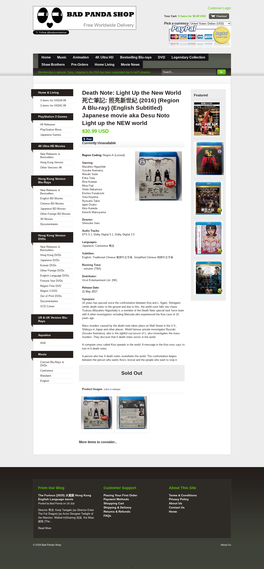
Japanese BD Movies (53, 208)
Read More (44, 528)
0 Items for (192, 16)
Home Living (104, 64)
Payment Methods (116, 499)
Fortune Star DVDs (51, 280)
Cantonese (46, 370)
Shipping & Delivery (117, 507)
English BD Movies (51, 198)
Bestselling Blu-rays (136, 57)
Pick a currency (176, 23)
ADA (43, 343)
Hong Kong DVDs (50, 255)
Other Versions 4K (51, 167)
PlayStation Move (50, 129)
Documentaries (49, 224)
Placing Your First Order (120, 495)
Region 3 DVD (48, 290)
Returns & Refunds (117, 511)
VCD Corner (47, 306)
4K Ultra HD (104, 57)
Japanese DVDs (50, 260)
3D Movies (46, 219)
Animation (81, 57)
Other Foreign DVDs (52, 270)
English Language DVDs (54, 275)
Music (61, 57)
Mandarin (45, 375)
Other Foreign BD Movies (55, 213)
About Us (175, 503)
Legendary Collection (188, 57)
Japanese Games (50, 134)
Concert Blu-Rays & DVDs (52, 364)
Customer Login (219, 8)
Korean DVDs (48, 265)
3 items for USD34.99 (53, 100)
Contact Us (177, 507)
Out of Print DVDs (51, 296)
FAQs (107, 515)
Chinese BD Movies (52, 203)
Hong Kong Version (51, 162)
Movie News (130, 64)
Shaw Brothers (53, 64)
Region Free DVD (50, 285)
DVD (161, 57)
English (44, 380)
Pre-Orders (79, 64)
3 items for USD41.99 (53, 105)
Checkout (219, 16)
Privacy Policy (179, 499)
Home (46, 57)
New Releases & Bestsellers (50, 155)
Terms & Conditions (183, 495)
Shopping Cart (114, 503)
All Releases (47, 124)
